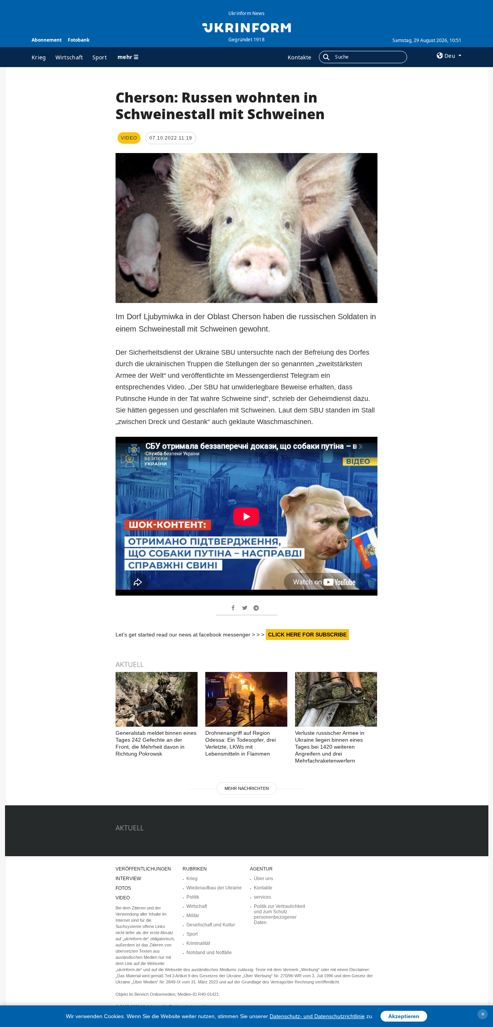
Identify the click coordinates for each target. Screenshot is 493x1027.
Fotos (123, 888)
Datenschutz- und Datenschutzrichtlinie (317, 1016)
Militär (192, 915)
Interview (128, 878)
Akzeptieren (403, 1016)
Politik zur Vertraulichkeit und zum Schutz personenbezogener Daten (279, 914)
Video (123, 898)
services (262, 897)
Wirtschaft (69, 57)
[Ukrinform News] (246, 27)
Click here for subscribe (307, 634)
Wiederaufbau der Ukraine (214, 888)
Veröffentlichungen (143, 869)
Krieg (39, 57)
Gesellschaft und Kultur (210, 925)
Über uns (263, 878)
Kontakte (299, 57)
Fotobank (78, 40)
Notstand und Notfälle (209, 952)
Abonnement (47, 40)
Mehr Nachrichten (247, 788)
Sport (99, 57)
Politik (192, 897)
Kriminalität (198, 943)
